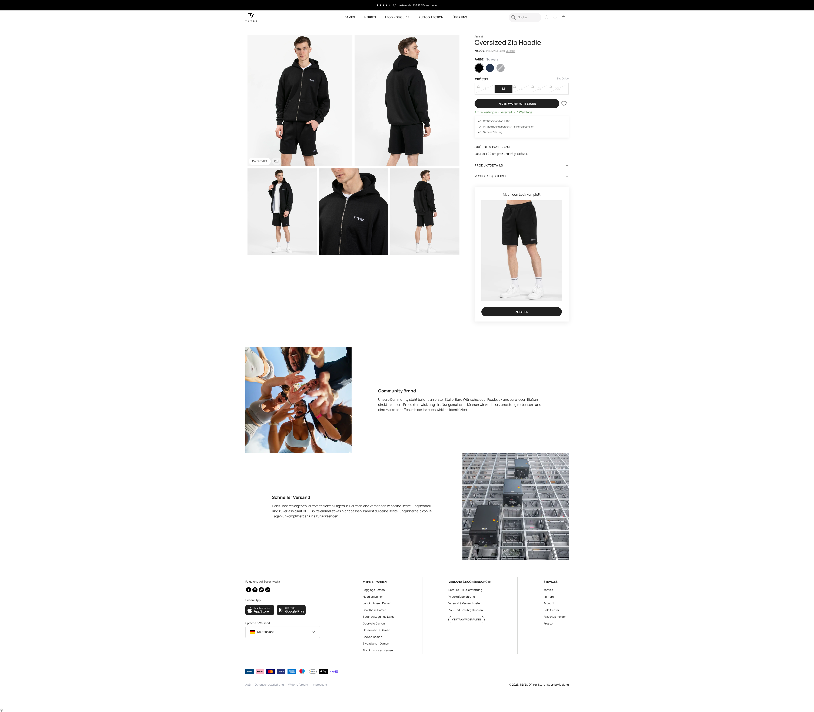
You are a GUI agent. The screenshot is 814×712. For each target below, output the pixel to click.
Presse (548, 623)
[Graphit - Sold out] (500, 68)
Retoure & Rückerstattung (465, 590)
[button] (525, 17)
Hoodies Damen (373, 597)
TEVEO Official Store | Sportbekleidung (544, 684)
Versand (510, 51)
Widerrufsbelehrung (461, 597)
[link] (563, 17)
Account (549, 603)
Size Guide (562, 78)
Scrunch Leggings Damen (379, 617)
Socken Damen (372, 637)
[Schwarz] (479, 68)
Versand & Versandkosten (465, 603)
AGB (248, 684)
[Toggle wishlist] (564, 103)
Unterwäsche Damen (376, 630)
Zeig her (521, 312)
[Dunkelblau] (490, 68)
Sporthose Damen (374, 610)
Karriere (549, 597)
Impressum (319, 684)
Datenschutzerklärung (269, 684)
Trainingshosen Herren (378, 650)
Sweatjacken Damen (376, 643)
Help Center (551, 610)
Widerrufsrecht (298, 684)
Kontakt (548, 590)
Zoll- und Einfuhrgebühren (465, 610)
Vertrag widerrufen (466, 619)
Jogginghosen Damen (377, 603)
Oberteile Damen (374, 623)
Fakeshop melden (555, 617)
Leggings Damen (374, 590)
